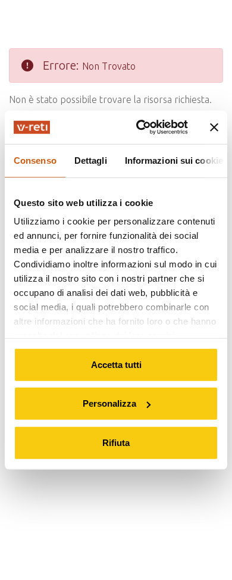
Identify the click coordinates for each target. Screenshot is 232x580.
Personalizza (109, 403)
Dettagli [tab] (90, 160)
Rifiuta (116, 442)
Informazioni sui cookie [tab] (174, 160)
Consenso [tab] (35, 160)
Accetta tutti (116, 364)
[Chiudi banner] (214, 127)
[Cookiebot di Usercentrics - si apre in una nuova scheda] (140, 127)
